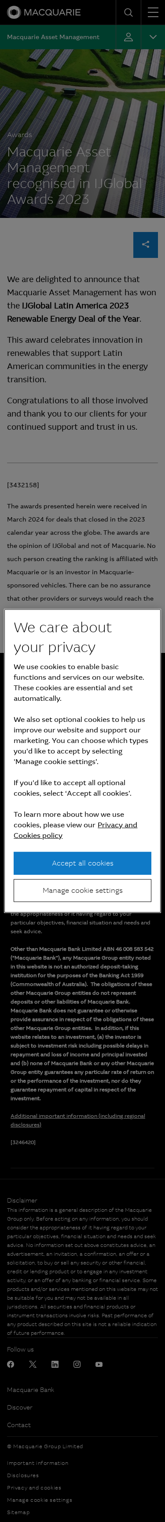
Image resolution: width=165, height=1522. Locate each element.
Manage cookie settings (83, 890)
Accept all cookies (83, 862)
